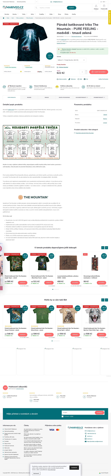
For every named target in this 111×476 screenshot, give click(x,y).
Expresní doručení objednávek (11, 454)
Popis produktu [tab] (12, 97)
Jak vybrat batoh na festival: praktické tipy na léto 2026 (32, 455)
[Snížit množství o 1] (86, 73)
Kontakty (6, 441)
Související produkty (81, 97)
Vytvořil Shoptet (104, 473)
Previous (102, 247)
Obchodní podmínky (21, 1)
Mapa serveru (7, 443)
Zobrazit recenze (20, 388)
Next (106, 247)
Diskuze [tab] (47, 97)
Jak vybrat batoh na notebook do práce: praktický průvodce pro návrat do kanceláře (33, 430)
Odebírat (99, 412)
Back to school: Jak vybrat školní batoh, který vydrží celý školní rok (33, 448)
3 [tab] (55, 289)
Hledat (71, 8)
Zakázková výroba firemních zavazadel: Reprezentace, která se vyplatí (12, 458)
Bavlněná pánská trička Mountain (85, 133)
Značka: (103, 79)
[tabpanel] (16, 269)
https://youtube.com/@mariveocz (95, 441)
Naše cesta (7, 448)
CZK (104, 1)
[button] (28, 361)
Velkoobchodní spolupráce (10, 452)
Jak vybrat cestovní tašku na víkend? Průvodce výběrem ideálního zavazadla (33, 445)
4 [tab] (56, 289)
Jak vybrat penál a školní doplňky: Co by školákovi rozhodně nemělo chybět (33, 438)
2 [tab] (54, 289)
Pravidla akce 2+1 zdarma (10, 439)
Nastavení (36, 473)
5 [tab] (58, 289)
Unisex (105, 123)
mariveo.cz (89, 436)
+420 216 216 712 (91, 433)
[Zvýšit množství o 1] (86, 71)
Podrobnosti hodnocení (76, 36)
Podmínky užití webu (9, 437)
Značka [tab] (64, 97)
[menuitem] (7, 14)
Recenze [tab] (29, 97)
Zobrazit (22, 282)
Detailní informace (61, 43)
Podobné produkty (98, 97)
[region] (29, 69)
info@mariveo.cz (91, 431)
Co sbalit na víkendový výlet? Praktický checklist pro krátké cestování (33, 452)
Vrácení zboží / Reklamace (8, 1)
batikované (63, 39)
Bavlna (105, 119)
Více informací (51, 470)
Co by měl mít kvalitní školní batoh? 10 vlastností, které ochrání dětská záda (33, 441)
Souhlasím (74, 467)
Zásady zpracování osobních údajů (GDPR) (12, 434)
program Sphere (8, 450)
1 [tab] (52, 289)
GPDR (71, 416)
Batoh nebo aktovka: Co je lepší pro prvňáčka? (32, 434)
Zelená (105, 115)
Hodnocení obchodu (9, 445)
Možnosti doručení (63, 67)
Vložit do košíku (100, 72)
